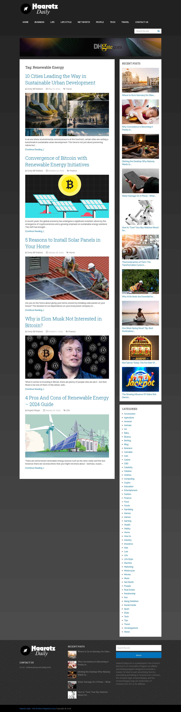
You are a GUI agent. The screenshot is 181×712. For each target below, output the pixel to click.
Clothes (127, 475)
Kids (126, 548)
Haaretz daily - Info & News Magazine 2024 (38, 709)
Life (52, 22)
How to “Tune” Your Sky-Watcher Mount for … (93, 693)
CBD (126, 463)
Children (128, 471)
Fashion (127, 494)
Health (127, 525)
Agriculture (129, 417)
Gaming (127, 521)
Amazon (128, 421)
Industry (128, 540)
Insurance (128, 544)
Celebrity (128, 467)
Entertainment (130, 490)
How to (127, 536)
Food (126, 502)
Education (128, 486)
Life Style (66, 22)
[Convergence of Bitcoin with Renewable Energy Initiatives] (67, 196)
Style (126, 613)
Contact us (141, 22)
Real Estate (129, 590)
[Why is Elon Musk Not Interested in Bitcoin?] (67, 357)
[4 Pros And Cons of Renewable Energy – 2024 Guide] (67, 436)
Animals (127, 425)
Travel (125, 22)
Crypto (127, 482)
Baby (126, 433)
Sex (126, 597)
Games (127, 513)
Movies (127, 574)
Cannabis (128, 452)
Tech (112, 22)
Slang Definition (131, 601)
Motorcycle (129, 570)
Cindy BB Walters (35, 89)
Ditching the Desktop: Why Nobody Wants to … (94, 673)
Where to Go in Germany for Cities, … (94, 651)
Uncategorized (131, 628)
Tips (126, 620)
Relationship (129, 593)
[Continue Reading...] (34, 149)
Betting (127, 440)
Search (158, 31)
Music (126, 578)
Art (125, 429)
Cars (126, 456)
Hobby (127, 528)
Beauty (127, 437)
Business (39, 22)
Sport (126, 609)
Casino (127, 460)
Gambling (128, 509)
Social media (130, 605)
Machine (128, 563)
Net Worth (84, 22)
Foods (127, 505)
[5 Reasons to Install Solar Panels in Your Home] (67, 278)
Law (126, 551)
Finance (73, 171)
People (100, 22)
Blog (126, 444)
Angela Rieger (33, 410)
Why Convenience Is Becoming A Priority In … (93, 663)
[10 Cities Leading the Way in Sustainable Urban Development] (67, 114)
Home (25, 22)
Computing (129, 479)
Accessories (129, 414)
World (127, 632)
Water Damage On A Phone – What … (95, 682)
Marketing (128, 567)
